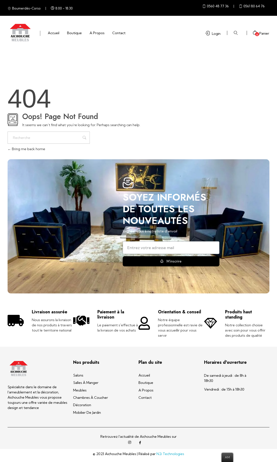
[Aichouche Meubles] (20, 32)
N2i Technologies (170, 454)
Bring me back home (28, 149)
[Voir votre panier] (253, 33)
